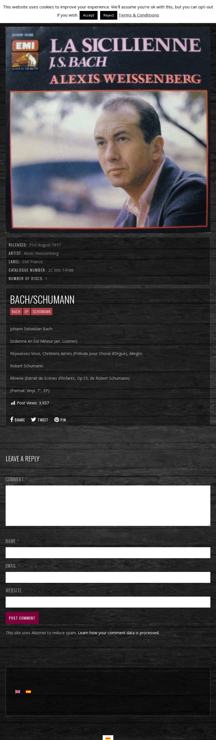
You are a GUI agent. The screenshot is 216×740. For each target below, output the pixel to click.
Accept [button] (88, 15)
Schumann (42, 311)
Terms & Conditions (138, 15)
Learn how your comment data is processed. (118, 632)
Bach (16, 311)
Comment (16, 479)
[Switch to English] (17, 691)
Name (12, 541)
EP (26, 311)
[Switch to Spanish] (28, 691)
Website (14, 590)
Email (12, 565)
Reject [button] (109, 15)
